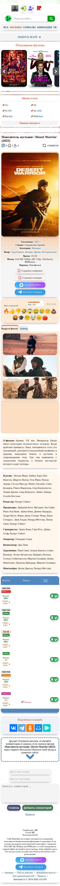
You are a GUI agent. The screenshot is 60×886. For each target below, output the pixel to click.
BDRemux (38, 116)
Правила (30, 814)
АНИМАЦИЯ (44, 27)
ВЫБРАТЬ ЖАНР (29, 37)
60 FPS (8, 111)
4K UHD (37, 111)
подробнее (5, 602)
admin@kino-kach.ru (46, 872)
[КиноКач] (8, 18)
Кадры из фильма (9, 328)
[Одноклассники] (30, 728)
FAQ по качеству (25, 872)
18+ (6, 105)
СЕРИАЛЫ (29, 27)
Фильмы (36, 248)
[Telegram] (22, 728)
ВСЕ (6, 27)
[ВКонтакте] (13, 728)
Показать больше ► (30, 123)
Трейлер (24, 328)
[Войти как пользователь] (23, 8)
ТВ (54, 27)
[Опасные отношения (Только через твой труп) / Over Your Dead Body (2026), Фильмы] (40, 86)
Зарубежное (17, 252)
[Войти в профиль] (15, 8)
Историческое (49, 252)
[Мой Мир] (38, 728)
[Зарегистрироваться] (31, 8)
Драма (37, 252)
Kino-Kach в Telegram (32, 292)
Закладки (9, 872)
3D (34, 105)
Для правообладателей (23, 876)
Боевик (29, 252)
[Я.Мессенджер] (47, 728)
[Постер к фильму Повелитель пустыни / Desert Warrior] (30, 236)
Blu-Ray (8, 116)
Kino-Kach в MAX (32, 285)
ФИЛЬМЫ (16, 27)
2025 (36, 241)
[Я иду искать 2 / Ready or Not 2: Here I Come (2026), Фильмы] (14, 86)
